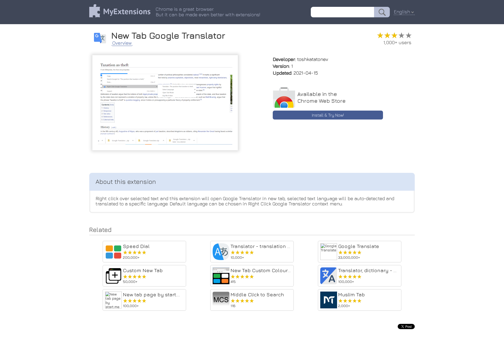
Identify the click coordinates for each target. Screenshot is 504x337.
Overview (122, 43)
